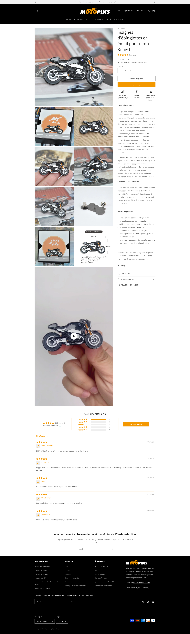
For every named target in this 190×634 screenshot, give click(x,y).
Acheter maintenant (136, 85)
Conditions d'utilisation (103, 586)
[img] (41, 442)
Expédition (68, 574)
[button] (37, 10)
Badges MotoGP (40, 578)
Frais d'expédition (123, 62)
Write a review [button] (136, 424)
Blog (96, 570)
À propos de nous (101, 566)
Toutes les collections (42, 566)
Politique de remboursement (75, 586)
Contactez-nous (70, 582)
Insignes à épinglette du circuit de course (47, 583)
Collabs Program (101, 578)
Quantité (120, 66)
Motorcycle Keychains (42, 588)
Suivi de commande (72, 578)
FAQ (66, 566)
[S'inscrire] (112, 549)
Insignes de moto (41, 570)
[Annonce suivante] (154, 2)
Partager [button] (123, 266)
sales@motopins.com (141, 582)
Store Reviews (100, 574)
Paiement (68, 570)
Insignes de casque (41, 574)
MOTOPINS (42, 629)
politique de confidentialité (105, 582)
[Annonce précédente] (35, 2)
